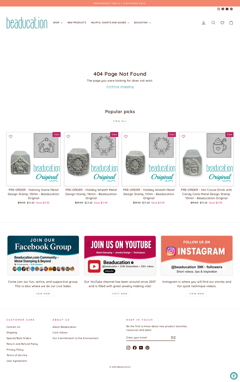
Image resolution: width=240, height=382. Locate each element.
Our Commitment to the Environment (76, 338)
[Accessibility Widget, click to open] (234, 376)
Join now (43, 293)
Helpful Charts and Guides (109, 22)
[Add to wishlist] (10, 136)
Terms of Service (17, 355)
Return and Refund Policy (22, 343)
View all (120, 121)
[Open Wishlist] (222, 22)
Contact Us (13, 326)
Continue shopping (120, 86)
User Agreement (17, 360)
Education (141, 22)
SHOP (56, 22)
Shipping (12, 332)
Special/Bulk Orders (19, 338)
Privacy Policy (15, 349)
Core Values (60, 332)
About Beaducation (64, 326)
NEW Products (76, 22)
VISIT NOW (120, 293)
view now (196, 293)
